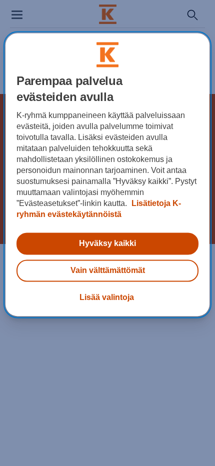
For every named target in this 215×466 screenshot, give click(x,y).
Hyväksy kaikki (107, 243)
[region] (108, 174)
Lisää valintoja (107, 297)
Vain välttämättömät (107, 270)
